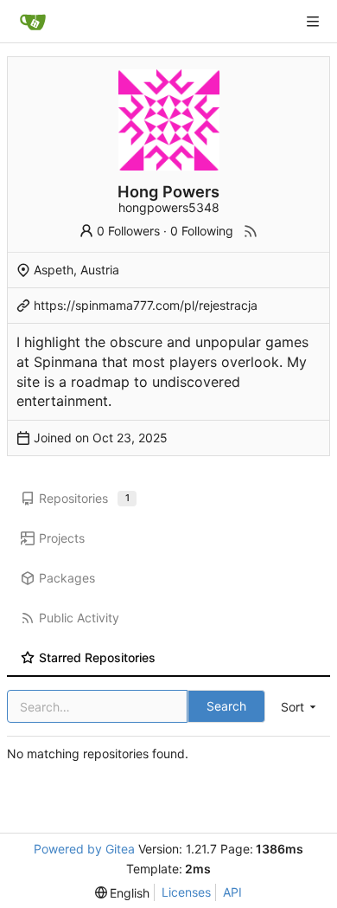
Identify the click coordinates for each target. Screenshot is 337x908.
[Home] (33, 21)
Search (226, 706)
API (232, 892)
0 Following (201, 230)
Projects (62, 538)
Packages (67, 577)
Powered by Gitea (84, 848)
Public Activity (79, 617)
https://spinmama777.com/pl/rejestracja (146, 305)
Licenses (186, 892)
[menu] (300, 707)
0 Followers (128, 230)
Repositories (84, 498)
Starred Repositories (97, 657)
